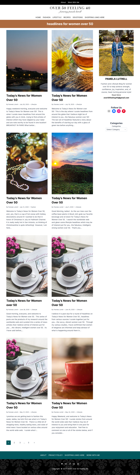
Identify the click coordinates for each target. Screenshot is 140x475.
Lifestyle (57, 17)
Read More (116, 95)
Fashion (46, 17)
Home (38, 17)
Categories (116, 126)
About (63, 2)
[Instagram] (74, 464)
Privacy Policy (56, 455)
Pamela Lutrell (13, 104)
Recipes (67, 17)
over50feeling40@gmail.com (116, 98)
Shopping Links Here (94, 17)
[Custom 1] (62, 464)
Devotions (78, 17)
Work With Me (73, 2)
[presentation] (27, 61)
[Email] (66, 464)
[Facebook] (70, 464)
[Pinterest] (78, 464)
